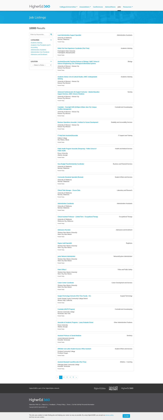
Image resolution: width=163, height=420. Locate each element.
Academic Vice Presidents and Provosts (43, 45)
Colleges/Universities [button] (68, 7)
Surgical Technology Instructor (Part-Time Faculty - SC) (74, 296)
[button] (51, 40)
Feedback (52, 404)
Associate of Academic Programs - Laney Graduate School (75, 322)
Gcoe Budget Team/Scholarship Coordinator (71, 164)
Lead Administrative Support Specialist (69, 35)
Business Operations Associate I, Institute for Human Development (78, 122)
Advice (110, 7)
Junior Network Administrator (66, 256)
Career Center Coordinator (66, 283)
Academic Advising (36, 43)
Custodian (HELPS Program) (66, 309)
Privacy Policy (61, 404)
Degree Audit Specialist (65, 243)
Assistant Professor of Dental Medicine (69, 335)
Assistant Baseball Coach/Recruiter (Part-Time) (72, 362)
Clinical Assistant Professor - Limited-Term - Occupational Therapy (78, 217)
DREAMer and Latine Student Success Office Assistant (74, 349)
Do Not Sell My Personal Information (83, 404)
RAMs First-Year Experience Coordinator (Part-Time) (73, 48)
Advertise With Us (34, 404)
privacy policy (110, 415)
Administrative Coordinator (66, 203)
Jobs (119, 7)
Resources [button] (127, 7)
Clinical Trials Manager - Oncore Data (69, 190)
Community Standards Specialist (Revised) (70, 177)
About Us (45, 404)
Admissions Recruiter (64, 230)
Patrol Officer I (62, 269)
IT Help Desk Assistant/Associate (68, 135)
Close (126, 416)
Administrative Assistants (38, 50)
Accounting (34, 47)
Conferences (98, 7)
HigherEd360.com (42, 407)
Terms (69, 404)
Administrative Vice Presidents (40, 52)
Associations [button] (84, 7)
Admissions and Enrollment (39, 54)
